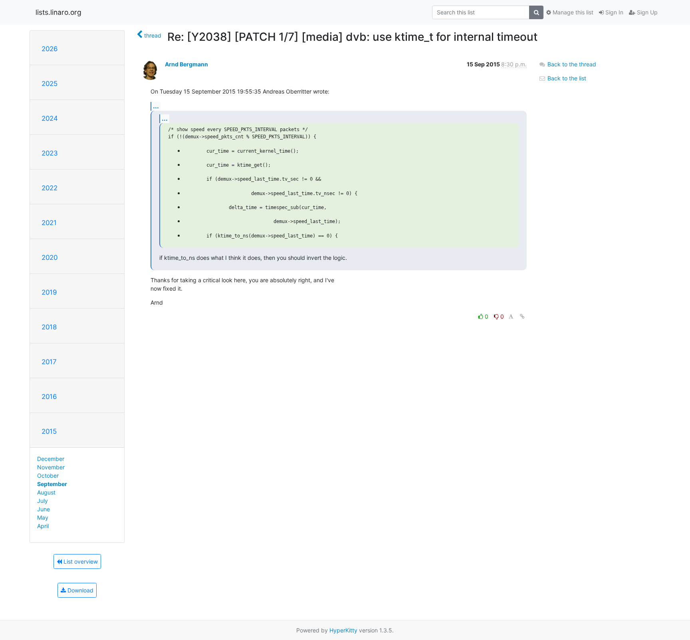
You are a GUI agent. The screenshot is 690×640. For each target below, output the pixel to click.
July (42, 500)
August (46, 492)
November (51, 467)
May (42, 517)
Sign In (613, 12)
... (156, 106)
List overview (80, 561)
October (48, 475)
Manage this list (572, 12)
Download (79, 590)
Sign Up (646, 12)
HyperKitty (343, 630)
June (43, 509)
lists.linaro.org (58, 12)
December (50, 458)
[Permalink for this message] (522, 316)
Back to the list (566, 78)
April (43, 525)
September (52, 483)
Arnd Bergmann (186, 64)
